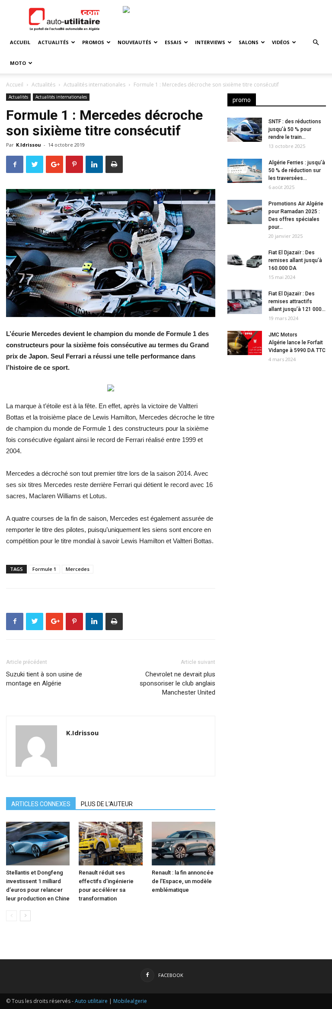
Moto (18, 63)
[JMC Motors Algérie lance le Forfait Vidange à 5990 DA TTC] (244, 343)
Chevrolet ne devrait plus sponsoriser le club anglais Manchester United (177, 683)
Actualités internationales (94, 84)
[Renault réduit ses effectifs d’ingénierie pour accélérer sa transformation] (110, 843)
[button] (315, 42)
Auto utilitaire (91, 1001)
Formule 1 (44, 569)
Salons (249, 42)
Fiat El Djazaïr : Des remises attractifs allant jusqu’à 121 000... (297, 301)
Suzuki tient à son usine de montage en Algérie (44, 678)
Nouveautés (134, 42)
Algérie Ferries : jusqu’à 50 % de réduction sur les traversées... (296, 170)
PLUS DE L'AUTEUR (107, 804)
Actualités (53, 42)
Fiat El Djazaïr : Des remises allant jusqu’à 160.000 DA (295, 260)
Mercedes (77, 569)
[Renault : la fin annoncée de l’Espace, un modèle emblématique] (183, 843)
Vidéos (281, 42)
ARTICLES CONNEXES (40, 804)
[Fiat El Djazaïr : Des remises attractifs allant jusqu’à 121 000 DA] (244, 302)
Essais (173, 42)
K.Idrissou (28, 144)
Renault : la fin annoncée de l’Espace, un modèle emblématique (183, 881)
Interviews (210, 42)
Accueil (20, 42)
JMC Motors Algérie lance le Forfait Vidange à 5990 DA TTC (297, 342)
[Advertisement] (276, 424)
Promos (93, 42)
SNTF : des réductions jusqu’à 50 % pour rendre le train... (294, 129)
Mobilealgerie (130, 1001)
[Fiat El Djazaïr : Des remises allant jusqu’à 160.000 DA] (244, 261)
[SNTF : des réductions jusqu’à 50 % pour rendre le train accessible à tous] (244, 130)
